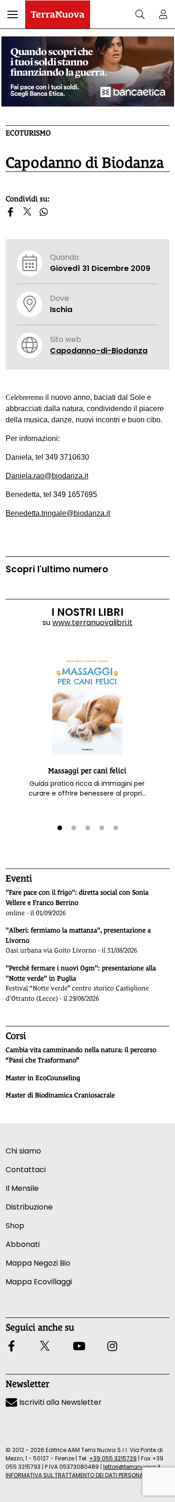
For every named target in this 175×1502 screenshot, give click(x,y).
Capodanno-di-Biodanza (98, 350)
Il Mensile (22, 1188)
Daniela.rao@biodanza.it (47, 476)
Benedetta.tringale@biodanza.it (58, 513)
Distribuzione (29, 1207)
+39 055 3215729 (113, 1458)
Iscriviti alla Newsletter (59, 1402)
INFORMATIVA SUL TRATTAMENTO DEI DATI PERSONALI (76, 1475)
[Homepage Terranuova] (57, 14)
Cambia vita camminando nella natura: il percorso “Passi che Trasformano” (81, 1055)
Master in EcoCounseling (43, 1078)
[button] (12, 14)
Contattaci (26, 1169)
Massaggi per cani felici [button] (87, 770)
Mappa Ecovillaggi (39, 1281)
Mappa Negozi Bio (38, 1263)
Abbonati (23, 1244)
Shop (15, 1225)
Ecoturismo (28, 132)
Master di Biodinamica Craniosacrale (60, 1095)
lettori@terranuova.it (132, 1467)
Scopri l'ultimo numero (57, 569)
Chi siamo (23, 1151)
